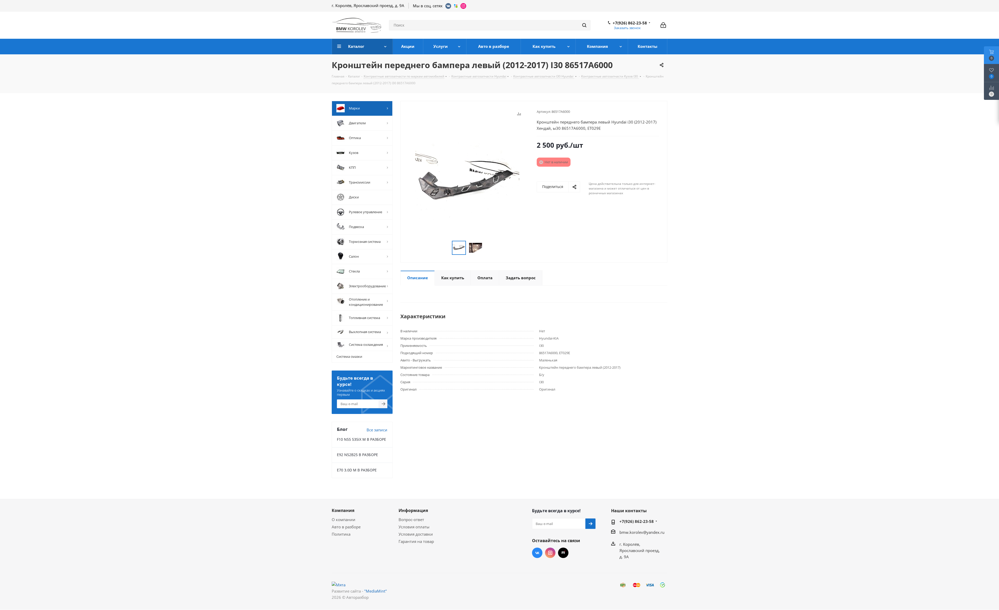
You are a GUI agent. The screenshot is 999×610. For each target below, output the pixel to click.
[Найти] (584, 25)
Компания (343, 510)
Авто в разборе (346, 526)
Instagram (550, 553)
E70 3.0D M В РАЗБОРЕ (357, 470)
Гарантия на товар (416, 541)
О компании (343, 519)
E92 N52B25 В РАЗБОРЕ (357, 454)
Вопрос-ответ (411, 519)
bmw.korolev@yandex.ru (641, 532)
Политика (341, 534)
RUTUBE (563, 553)
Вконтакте (537, 553)
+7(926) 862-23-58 (630, 23)
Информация (413, 510)
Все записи (377, 429)
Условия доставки (416, 534)
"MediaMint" (375, 591)
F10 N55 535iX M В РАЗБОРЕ (361, 439)
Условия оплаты (414, 526)
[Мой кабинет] (663, 25)
